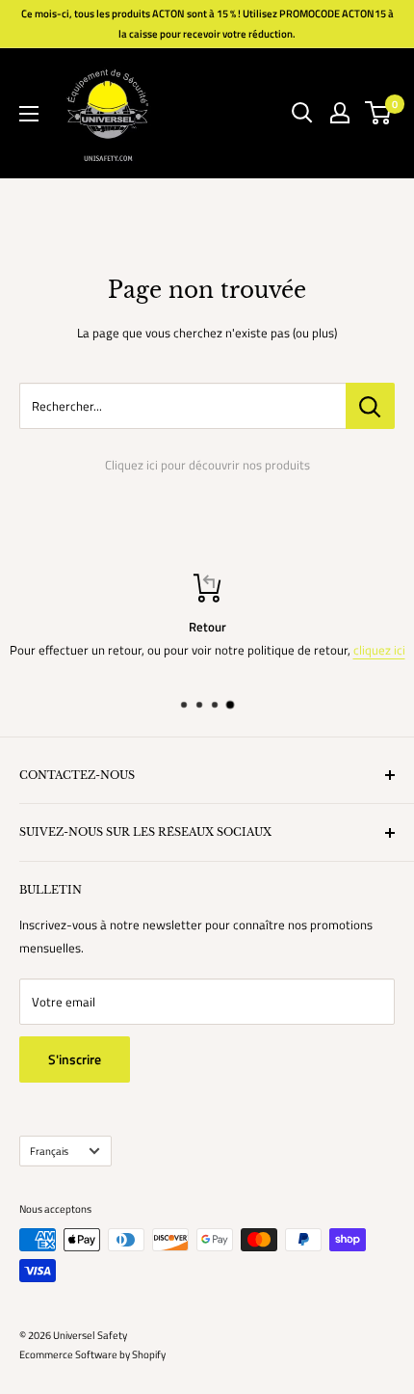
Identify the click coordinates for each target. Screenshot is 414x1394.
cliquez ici (379, 649)
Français (49, 1150)
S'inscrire (74, 1059)
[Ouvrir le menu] (29, 113)
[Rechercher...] (370, 406)
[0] (379, 112)
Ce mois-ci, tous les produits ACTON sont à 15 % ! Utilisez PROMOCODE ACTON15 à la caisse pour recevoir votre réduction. (207, 23)
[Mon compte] (339, 112)
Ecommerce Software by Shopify (92, 1354)
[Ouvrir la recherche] (302, 112)
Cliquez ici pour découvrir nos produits (207, 464)
